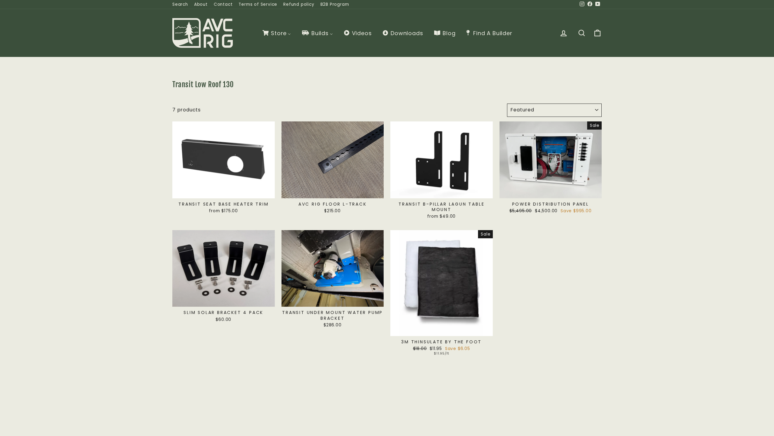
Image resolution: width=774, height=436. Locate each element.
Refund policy (298, 4)
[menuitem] (276, 33)
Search (180, 4)
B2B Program (334, 4)
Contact (223, 4)
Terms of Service (258, 4)
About (201, 4)
